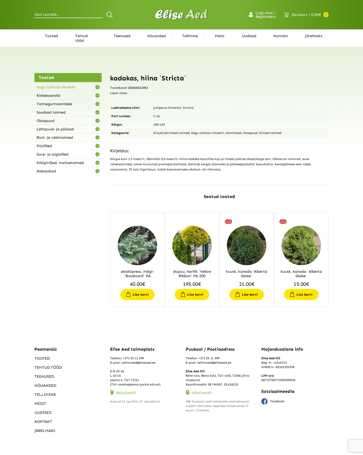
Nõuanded (156, 36)
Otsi (110, 14)
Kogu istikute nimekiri (56, 87)
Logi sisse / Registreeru (266, 14)
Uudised (249, 36)
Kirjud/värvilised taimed (171, 133)
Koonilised (233, 133)
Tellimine (190, 36)
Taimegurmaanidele (54, 104)
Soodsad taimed (51, 112)
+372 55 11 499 (133, 358)
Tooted (51, 36)
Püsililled (44, 146)
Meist (220, 36)
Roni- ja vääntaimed (55, 137)
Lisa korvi (141, 294)
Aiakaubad (46, 171)
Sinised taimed (270, 133)
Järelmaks (313, 36)
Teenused (122, 36)
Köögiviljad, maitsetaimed (60, 162)
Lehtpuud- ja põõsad (55, 129)
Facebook (277, 401)
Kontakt (281, 36)
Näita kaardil (126, 392)
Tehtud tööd (81, 38)
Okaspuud (45, 120)
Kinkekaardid (48, 95)
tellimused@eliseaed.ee (138, 363)
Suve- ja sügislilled (52, 154)
